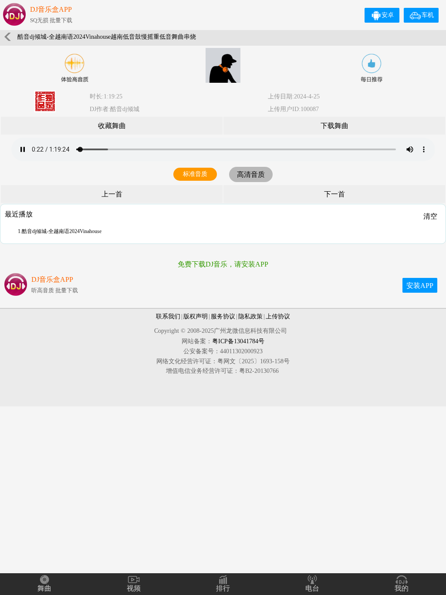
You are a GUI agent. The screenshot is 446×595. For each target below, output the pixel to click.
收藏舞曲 (112, 125)
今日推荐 (371, 68)
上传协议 (278, 316)
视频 (134, 588)
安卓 (388, 15)
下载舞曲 (334, 125)
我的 (402, 588)
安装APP (419, 285)
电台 (312, 588)
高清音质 (251, 174)
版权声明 (195, 316)
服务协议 (223, 316)
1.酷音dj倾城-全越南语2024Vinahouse (59, 231)
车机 (428, 15)
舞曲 (44, 588)
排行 (223, 588)
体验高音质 (74, 68)
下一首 (334, 194)
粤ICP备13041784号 (238, 341)
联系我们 (168, 316)
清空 (430, 216)
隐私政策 (250, 316)
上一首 (111, 194)
